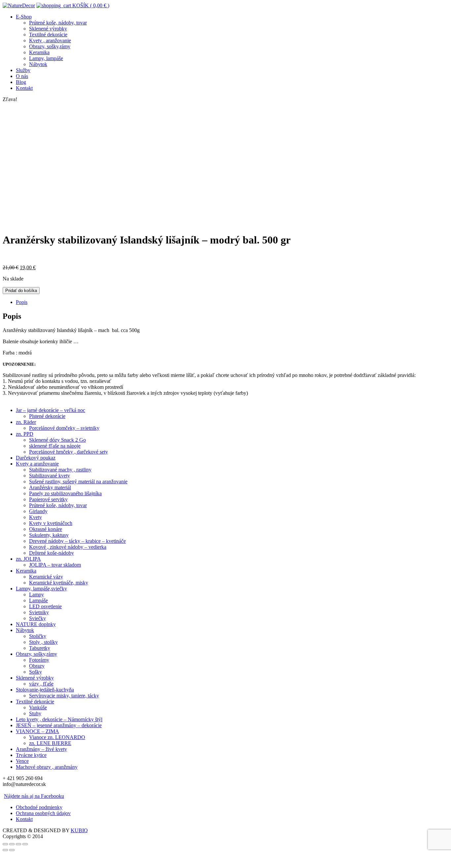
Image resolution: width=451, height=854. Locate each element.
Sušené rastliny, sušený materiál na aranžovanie (78, 481)
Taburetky (39, 648)
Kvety (35, 517)
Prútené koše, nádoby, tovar (58, 22)
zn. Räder (26, 422)
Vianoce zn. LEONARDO (57, 737)
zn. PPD (24, 434)
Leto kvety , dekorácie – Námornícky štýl (59, 719)
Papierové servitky (48, 499)
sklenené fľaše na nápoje (55, 446)
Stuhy (35, 713)
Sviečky (37, 618)
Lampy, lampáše (46, 58)
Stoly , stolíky (43, 642)
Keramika (39, 52)
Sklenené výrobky (48, 28)
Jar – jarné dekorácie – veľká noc (50, 410)
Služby (23, 70)
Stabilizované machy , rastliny (60, 469)
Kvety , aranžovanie (50, 40)
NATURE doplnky (36, 624)
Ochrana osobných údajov (43, 813)
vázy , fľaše (41, 684)
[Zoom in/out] (25, 844)
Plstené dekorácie (47, 416)
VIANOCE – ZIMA (37, 731)
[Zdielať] (12, 844)
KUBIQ (79, 830)
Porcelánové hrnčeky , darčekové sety (68, 452)
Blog (21, 82)
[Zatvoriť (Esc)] (5, 844)
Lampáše (38, 600)
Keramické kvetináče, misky (58, 582)
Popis (21, 302)
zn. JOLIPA (28, 559)
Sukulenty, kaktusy (49, 535)
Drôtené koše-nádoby (51, 553)
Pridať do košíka (21, 290)
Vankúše (38, 707)
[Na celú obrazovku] (18, 844)
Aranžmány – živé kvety (41, 749)
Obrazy (37, 666)
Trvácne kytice (31, 755)
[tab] (232, 302)
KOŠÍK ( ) (90, 5)
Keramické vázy (46, 576)
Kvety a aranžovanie (37, 463)
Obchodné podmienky (39, 807)
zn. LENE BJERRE (50, 743)
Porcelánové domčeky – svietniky (64, 428)
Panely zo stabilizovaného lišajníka (65, 493)
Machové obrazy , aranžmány (47, 767)
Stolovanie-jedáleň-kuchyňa (45, 689)
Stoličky (37, 636)
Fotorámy (39, 660)
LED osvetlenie (45, 606)
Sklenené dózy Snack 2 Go (57, 440)
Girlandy (38, 511)
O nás (22, 76)
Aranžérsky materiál (50, 487)
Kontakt (24, 88)
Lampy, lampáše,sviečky (41, 588)
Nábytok (38, 64)
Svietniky (39, 612)
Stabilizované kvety (49, 475)
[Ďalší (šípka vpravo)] (12, 850)
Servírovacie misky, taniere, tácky (64, 695)
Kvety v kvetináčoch (50, 523)
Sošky (35, 672)
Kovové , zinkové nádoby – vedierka (67, 547)
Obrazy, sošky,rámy (49, 46)
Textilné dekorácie (48, 34)
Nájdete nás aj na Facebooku (34, 796)
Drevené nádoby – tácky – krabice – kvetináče (77, 541)
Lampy (36, 594)
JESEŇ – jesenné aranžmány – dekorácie (59, 725)
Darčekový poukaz (35, 458)
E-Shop (24, 16)
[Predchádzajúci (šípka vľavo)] (5, 850)
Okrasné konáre (45, 529)
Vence (22, 761)
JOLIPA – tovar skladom (55, 565)
